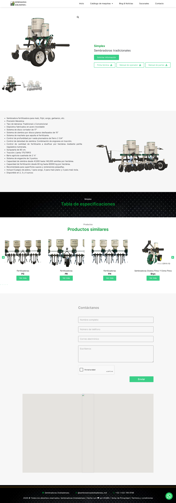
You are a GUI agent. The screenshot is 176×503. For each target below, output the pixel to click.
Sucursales (144, 3)
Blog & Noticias (126, 3)
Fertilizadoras (23, 271)
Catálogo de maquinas (100, 3)
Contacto (159, 3)
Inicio (81, 3)
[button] (78, 17)
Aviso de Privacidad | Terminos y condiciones (132, 498)
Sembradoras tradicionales (112, 50)
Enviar (141, 379)
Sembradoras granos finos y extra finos (109, 271)
